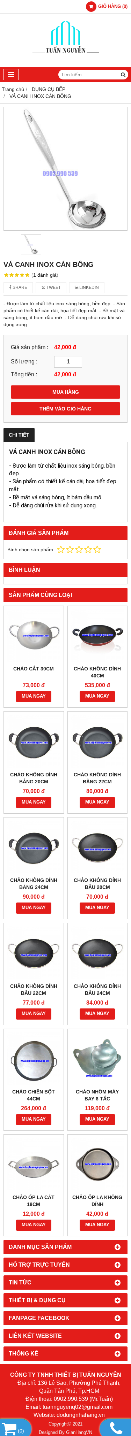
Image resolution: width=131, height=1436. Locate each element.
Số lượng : (24, 361)
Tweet (53, 287)
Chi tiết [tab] (19, 435)
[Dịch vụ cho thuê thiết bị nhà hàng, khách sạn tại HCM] (65, 65)
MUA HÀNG (65, 392)
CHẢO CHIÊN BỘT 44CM (33, 1095)
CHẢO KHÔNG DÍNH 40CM (97, 672)
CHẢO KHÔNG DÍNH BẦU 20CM (97, 883)
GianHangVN (79, 1432)
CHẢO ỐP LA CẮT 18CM (33, 1201)
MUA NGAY (34, 696)
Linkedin (88, 287)
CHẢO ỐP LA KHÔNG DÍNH (97, 1201)
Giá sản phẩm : (29, 347)
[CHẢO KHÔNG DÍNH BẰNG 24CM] (33, 847)
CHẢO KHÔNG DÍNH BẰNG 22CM (97, 778)
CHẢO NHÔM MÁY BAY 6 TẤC (97, 1095)
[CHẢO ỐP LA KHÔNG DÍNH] (97, 1164)
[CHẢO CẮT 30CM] (33, 635)
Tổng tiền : (24, 374)
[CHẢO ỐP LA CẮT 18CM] (33, 1164)
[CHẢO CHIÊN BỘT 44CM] (33, 1058)
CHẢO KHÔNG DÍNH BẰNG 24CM (33, 883)
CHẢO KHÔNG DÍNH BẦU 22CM (33, 989)
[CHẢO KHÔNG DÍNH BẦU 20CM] (97, 847)
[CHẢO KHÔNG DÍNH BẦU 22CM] (33, 953)
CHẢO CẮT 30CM (33, 668)
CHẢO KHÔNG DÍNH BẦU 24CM (97, 989)
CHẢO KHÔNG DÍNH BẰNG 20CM (33, 778)
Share (19, 287)
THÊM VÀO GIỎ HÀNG (65, 409)
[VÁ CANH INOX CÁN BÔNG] (65, 168)
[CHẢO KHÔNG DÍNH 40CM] (97, 635)
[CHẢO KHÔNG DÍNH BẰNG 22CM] (97, 741)
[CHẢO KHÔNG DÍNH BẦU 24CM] (97, 953)
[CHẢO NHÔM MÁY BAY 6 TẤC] (97, 1058)
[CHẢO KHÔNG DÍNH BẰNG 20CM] (33, 741)
